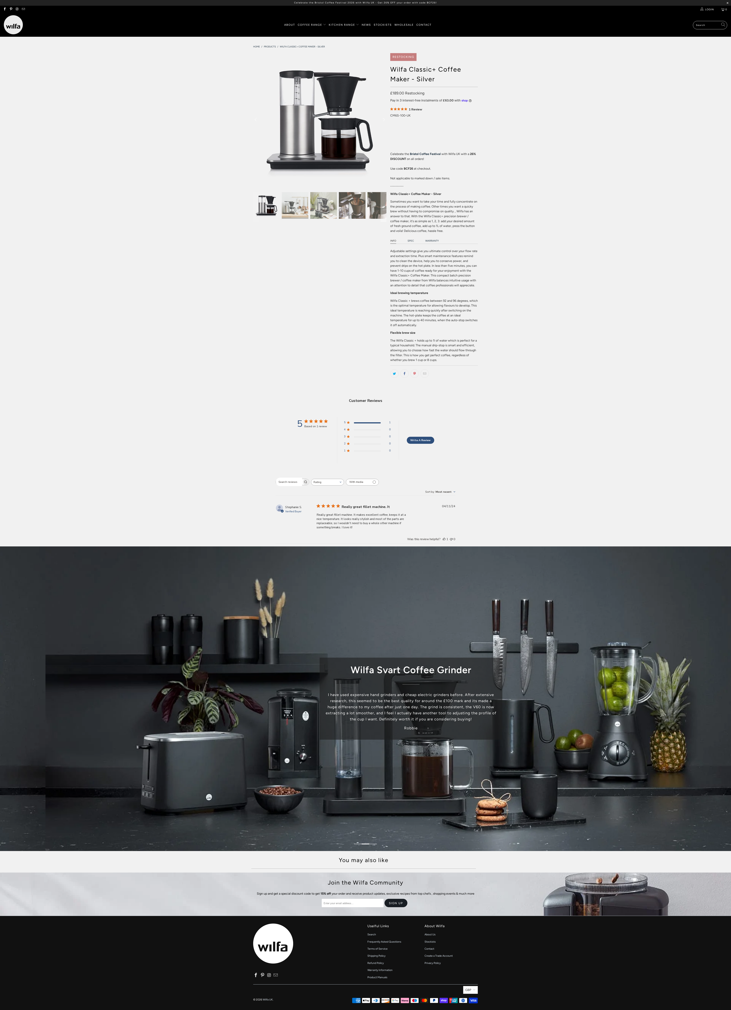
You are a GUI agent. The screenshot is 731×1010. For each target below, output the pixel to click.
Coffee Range (310, 24)
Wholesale (404, 24)
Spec (411, 240)
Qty (392, 120)
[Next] (384, 119)
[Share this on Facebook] (404, 373)
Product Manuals (377, 977)
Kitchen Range (342, 24)
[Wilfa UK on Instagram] (17, 9)
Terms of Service (377, 948)
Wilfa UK (268, 999)
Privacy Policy (433, 963)
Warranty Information (380, 970)
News (366, 24)
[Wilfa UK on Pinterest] (10, 9)
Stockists (383, 24)
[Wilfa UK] (13, 25)
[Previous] (256, 119)
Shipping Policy (376, 955)
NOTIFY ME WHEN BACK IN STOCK (428, 144)
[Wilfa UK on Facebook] (4, 9)
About (289, 24)
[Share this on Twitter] (394, 373)
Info (393, 240)
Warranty (432, 240)
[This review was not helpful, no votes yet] (451, 539)
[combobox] (327, 482)
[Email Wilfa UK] (23, 9)
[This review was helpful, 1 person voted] (444, 539)
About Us (430, 934)
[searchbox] (289, 482)
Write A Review (420, 440)
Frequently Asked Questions (384, 941)
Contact (424, 24)
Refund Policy (375, 963)
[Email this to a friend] (425, 373)
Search (371, 934)
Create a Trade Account (439, 955)
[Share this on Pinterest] (414, 373)
